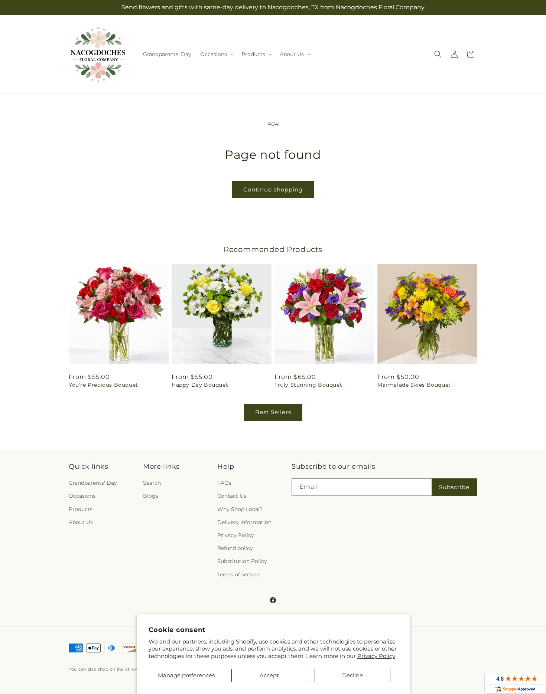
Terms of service (238, 574)
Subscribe (454, 487)
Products (80, 509)
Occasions (82, 495)
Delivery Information (244, 522)
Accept (269, 675)
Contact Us (231, 495)
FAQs (224, 482)
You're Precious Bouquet (103, 385)
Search (152, 482)
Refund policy (235, 548)
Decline (352, 675)
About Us (81, 522)
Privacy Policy (376, 655)
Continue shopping (273, 189)
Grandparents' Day (93, 482)
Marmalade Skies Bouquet (414, 385)
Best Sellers (273, 412)
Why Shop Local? (240, 509)
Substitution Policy (242, 561)
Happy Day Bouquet (200, 385)
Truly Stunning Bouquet (308, 385)
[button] (216, 54)
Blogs (150, 495)
